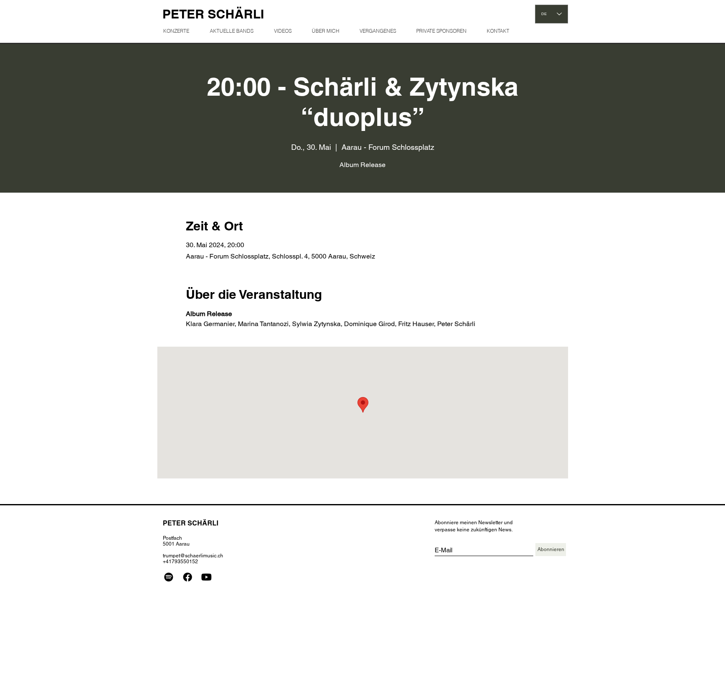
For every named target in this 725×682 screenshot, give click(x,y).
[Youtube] (206, 577)
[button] (381, 31)
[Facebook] (187, 577)
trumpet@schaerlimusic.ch (193, 556)
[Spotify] (169, 577)
